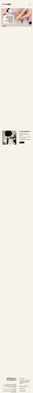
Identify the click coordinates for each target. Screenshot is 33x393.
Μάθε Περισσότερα (22, 142)
